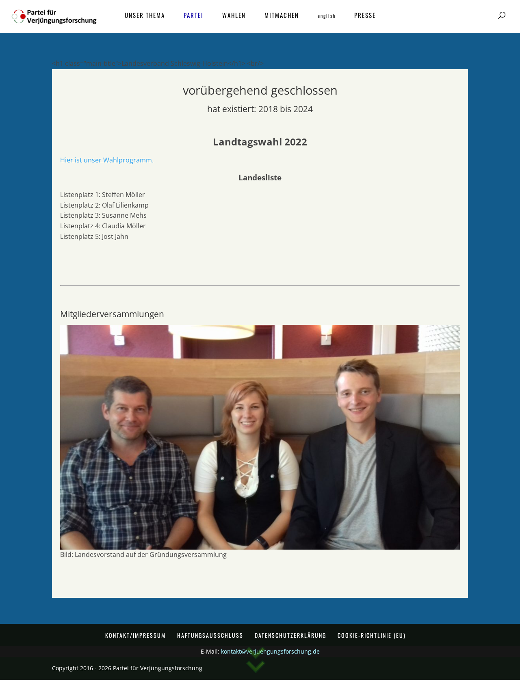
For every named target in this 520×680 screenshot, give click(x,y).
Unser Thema (145, 15)
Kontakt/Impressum (135, 635)
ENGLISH (327, 16)
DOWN (256, 663)
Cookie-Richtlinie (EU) (372, 635)
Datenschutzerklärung (290, 635)
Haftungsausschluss (210, 635)
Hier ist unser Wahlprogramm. (107, 160)
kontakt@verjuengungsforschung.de (270, 651)
